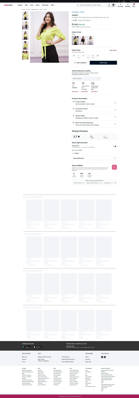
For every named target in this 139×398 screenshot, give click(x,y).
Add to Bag (103, 63)
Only (86, 381)
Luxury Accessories (74, 376)
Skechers (87, 378)
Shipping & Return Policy (44, 357)
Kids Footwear (57, 373)
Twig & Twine (104, 387)
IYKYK (102, 381)
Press (23, 361)
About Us (24, 357)
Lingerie (24, 378)
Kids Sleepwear (57, 380)
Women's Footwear (26, 375)
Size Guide (113, 50)
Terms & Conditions (43, 361)
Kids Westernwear (58, 372)
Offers (87, 357)
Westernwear (35, 9)
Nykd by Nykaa (104, 373)
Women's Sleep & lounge (28, 381)
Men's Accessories (42, 376)
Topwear (40, 370)
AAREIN (75, 15)
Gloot (102, 389)
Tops (40, 9)
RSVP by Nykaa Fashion (106, 374)
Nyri (102, 390)
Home (23, 9)
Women (28, 9)
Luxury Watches (73, 378)
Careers (24, 359)
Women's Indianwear (27, 370)
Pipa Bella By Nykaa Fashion (107, 384)
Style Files (88, 361)
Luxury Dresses (73, 384)
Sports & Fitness (42, 384)
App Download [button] (123, 1)
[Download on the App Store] (37, 347)
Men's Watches (41, 380)
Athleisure (40, 383)
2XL (98, 55)
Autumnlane (88, 383)
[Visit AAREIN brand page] (114, 167)
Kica (102, 382)
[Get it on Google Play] (26, 347)
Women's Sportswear (27, 380)
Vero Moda (88, 372)
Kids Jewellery (57, 375)
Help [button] (133, 1)
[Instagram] (102, 357)
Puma (86, 370)
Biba (86, 375)
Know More (75, 91)
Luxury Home (73, 380)
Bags (23, 373)
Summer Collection (74, 383)
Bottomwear (41, 372)
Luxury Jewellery (74, 381)
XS (74, 55)
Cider (86, 384)
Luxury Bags (72, 375)
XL (93, 55)
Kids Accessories (58, 381)
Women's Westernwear (27, 372)
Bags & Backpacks (42, 381)
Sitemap (87, 359)
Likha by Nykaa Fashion (106, 378)
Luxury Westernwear (74, 372)
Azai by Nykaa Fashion (106, 386)
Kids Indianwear (57, 370)
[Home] (8, 5)
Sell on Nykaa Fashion (68, 361)
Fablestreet (88, 380)
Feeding (56, 376)
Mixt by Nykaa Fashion (106, 379)
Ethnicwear (40, 373)
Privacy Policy (65, 357)
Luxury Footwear (73, 373)
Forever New (88, 376)
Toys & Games (57, 383)
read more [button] (74, 170)
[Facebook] (105, 357)
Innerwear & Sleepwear (43, 378)
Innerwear (56, 384)
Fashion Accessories (27, 384)
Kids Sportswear (58, 378)
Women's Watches (26, 383)
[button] (111, 5)
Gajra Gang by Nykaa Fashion (108, 376)
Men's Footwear (42, 375)
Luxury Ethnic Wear (74, 370)
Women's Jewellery (26, 376)
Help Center (41, 359)
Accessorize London (90, 386)
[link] (75, 40)
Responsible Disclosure (68, 359)
